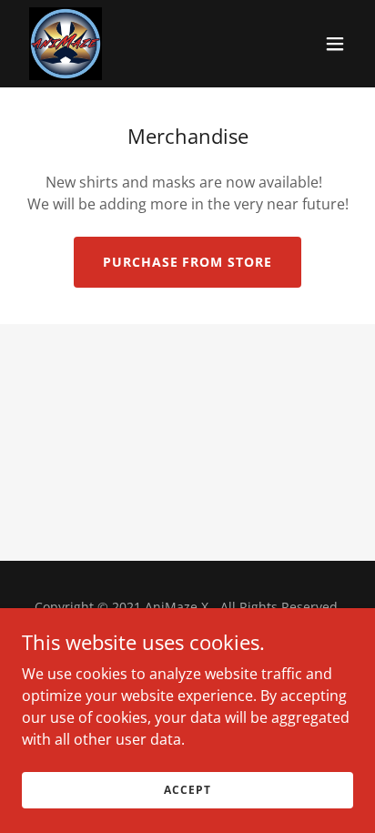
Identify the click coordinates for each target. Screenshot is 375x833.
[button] (335, 43)
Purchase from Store (188, 261)
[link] (65, 43)
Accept (187, 789)
